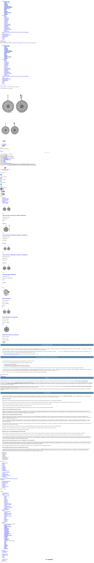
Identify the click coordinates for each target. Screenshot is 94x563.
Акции (3, 39)
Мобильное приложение (6, 481)
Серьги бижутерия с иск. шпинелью (10, 317)
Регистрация (4, 560)
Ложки (5, 517)
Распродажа (4, 32)
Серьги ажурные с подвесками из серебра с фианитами (14, 215)
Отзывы (3, 37)
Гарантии (4, 201)
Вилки (5, 516)
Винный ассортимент (8, 513)
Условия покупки (5, 36)
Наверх (1, 491)
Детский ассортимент (8, 6)
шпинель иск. (5, 158)
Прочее (5, 521)
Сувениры (6, 4)
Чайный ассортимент (7, 514)
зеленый (3, 161)
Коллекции (4, 15)
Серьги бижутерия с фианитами (9, 274)
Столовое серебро (5, 33)
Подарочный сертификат (24, 32)
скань (4, 160)
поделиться (4, 144)
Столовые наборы (7, 511)
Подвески (6, 3)
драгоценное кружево (8, 163)
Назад (3, 494)
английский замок (7, 159)
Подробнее (4, 223)
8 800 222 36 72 (2, 40)
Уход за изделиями (5, 486)
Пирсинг (5, 13)
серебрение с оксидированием (9, 157)
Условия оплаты (5, 200)
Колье (5, 54)
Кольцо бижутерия (6, 298)
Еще (3, 77)
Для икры (6, 520)
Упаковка (5, 14)
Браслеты (3, 467)
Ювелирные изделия (5, 1)
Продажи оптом (5, 35)
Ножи (5, 518)
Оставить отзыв (3, 376)
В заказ (1, 151)
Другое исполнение (5, 198)
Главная (1, 86)
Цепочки (5, 11)
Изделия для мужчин (7, 12)
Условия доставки (5, 199)
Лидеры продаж (9, 32)
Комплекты (6, 5)
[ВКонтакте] (3, 145)
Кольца (5, 9)
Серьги (5, 47)
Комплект (4, 197)
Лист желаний (17, 32)
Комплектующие (7, 8)
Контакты (4, 487)
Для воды (5, 512)
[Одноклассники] (4, 145)
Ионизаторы (6, 519)
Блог (3, 38)
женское (5, 162)
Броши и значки (7, 2)
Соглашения (4, 484)
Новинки (13, 32)
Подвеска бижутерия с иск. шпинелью (10, 334)
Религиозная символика (8, 7)
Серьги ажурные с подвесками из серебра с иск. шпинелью (14, 234)
